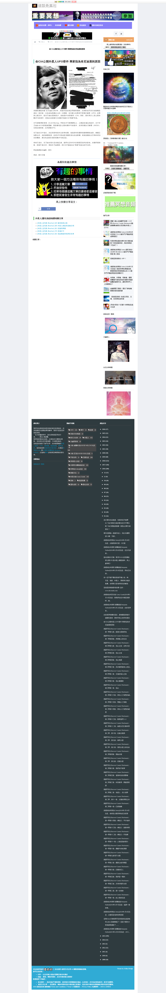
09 (105, 484)
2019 (104, 457)
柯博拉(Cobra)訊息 (76, 469)
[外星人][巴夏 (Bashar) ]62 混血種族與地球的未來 (55, 234)
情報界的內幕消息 (50, 448)
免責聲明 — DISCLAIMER (101, 987)
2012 (104, 948)
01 (105, 516)
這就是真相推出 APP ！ (118, 258)
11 (105, 476)
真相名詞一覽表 (39, 464)
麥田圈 (46, 446)
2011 (104, 952)
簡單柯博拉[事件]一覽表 (118, 47)
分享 (48, 209)
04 (105, 504)
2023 (104, 441)
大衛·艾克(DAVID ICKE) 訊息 (80, 453)
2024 (104, 437)
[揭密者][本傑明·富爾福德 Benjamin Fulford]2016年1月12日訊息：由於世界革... (117, 608)
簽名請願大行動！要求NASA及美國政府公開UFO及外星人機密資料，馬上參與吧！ (117, 560)
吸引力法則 (74, 437)
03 (105, 508)
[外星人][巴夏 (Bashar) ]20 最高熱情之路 (52, 223)
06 (105, 496)
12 (105, 472)
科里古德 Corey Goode (77, 477)
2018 (104, 461)
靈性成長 (73, 484)
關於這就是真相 (97, 25)
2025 (104, 433)
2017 (104, 465)
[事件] (107, 47)
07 (105, 492)
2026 (104, 429)
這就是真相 (40, 987)
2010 (104, 955)
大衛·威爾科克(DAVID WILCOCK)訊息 (82, 446)
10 (105, 480)
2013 (104, 944)
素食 (71, 480)
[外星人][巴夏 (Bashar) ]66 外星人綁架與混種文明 (55, 226)
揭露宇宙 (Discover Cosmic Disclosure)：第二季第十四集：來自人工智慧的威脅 (117, 709)
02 (105, 512)
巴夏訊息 (86, 457)
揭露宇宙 (126, 168)
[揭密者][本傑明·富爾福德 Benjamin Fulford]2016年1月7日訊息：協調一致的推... (117, 905)
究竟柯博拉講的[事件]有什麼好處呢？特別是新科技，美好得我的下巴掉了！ (121, 243)
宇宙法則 (73, 457)
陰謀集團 (54, 446)
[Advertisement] (67, 261)
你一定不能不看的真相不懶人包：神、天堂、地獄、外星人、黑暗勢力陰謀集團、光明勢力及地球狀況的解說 (117, 580)
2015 (104, 936)
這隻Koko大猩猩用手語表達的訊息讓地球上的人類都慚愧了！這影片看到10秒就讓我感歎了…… (117, 922)
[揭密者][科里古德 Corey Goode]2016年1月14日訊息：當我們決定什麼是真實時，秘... (117, 598)
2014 (104, 940)
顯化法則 (86, 484)
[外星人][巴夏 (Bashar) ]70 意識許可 (50, 231)
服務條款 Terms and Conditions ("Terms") (59, 987)
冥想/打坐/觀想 (75, 434)
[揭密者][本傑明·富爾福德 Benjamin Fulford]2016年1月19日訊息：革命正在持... (117, 570)
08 (105, 488)
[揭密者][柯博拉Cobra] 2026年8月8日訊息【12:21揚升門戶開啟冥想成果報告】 (121, 234)
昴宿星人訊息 (75, 461)
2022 (104, 445)
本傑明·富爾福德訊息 (77, 465)
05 (105, 500)
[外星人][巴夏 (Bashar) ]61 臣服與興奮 (51, 228)
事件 (46, 452)
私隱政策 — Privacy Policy (82, 987)
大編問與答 (74, 441)
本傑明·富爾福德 (116, 168)
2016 (104, 469)
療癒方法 (73, 473)
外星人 (86, 437)
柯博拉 (107, 168)
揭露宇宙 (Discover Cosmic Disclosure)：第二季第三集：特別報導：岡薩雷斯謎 (117, 782)
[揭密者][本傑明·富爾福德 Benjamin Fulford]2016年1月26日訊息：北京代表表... (117, 550)
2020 (104, 453)
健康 (91, 430)
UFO (41, 446)
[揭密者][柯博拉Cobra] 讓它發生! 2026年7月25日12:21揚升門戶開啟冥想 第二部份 (121, 252)
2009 (104, 959)
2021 (104, 449)
